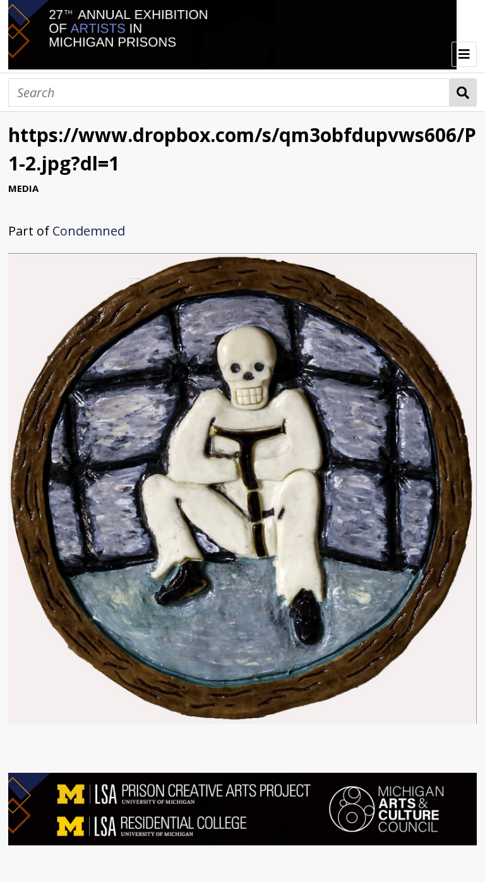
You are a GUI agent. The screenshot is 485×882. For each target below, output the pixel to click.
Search (463, 92)
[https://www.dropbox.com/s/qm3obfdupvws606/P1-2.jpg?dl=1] (242, 718)
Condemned (88, 230)
